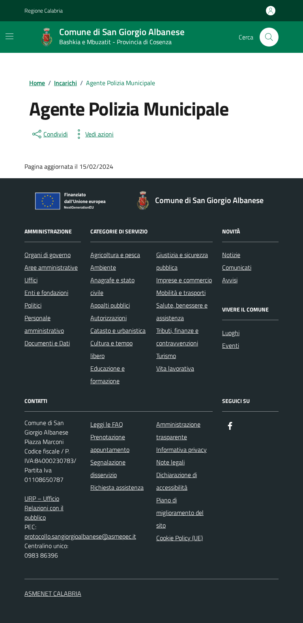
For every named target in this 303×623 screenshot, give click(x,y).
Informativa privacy (181, 449)
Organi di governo (47, 254)
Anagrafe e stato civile (112, 286)
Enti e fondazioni (46, 292)
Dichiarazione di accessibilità (176, 481)
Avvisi (230, 280)
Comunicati (236, 267)
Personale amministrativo (44, 324)
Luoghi (230, 333)
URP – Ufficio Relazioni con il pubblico (44, 508)
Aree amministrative (51, 267)
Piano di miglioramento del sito (180, 512)
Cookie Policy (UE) (179, 538)
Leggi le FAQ (106, 424)
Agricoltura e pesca (115, 254)
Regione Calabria (43, 10)
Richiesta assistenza (117, 487)
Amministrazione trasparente (178, 431)
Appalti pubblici (110, 305)
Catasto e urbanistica (118, 330)
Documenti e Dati (47, 343)
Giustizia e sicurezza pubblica (182, 261)
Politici (32, 305)
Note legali (170, 462)
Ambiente (103, 267)
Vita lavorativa (175, 368)
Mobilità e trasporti (181, 292)
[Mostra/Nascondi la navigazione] (9, 36)
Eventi (230, 345)
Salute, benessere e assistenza (182, 311)
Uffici (30, 280)
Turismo (166, 355)
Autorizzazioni (108, 318)
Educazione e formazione (107, 375)
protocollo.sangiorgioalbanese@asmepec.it (80, 536)
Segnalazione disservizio (107, 468)
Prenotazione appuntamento (109, 443)
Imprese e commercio (184, 280)
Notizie (231, 254)
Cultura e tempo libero (111, 349)
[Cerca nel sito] (269, 37)
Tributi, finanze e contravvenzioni (177, 337)
